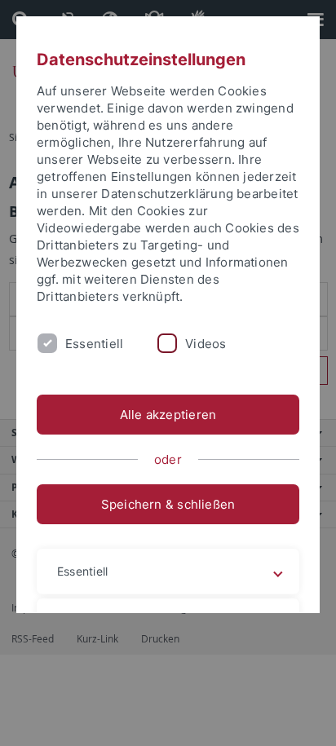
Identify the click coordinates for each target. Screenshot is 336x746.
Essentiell (94, 343)
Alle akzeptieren (168, 414)
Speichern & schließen (168, 504)
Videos (205, 343)
